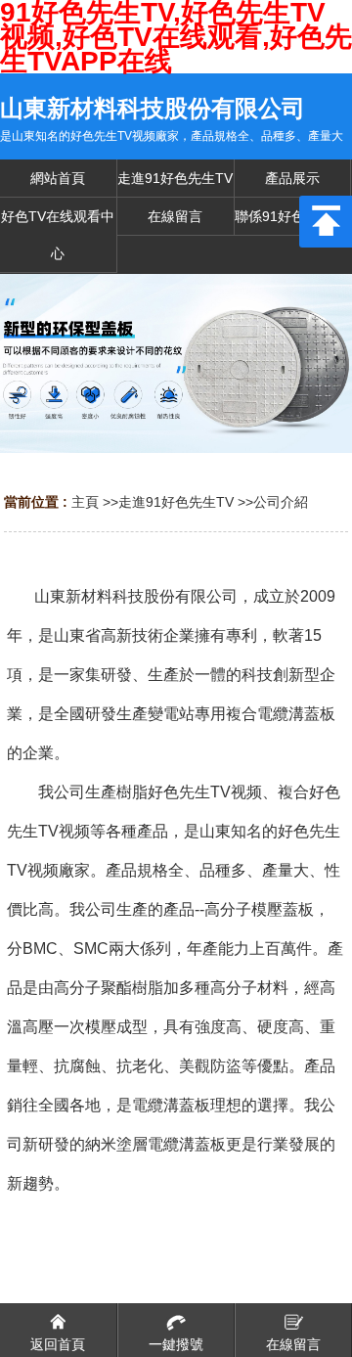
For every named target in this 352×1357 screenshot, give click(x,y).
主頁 (85, 502)
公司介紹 (280, 502)
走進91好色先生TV (176, 502)
